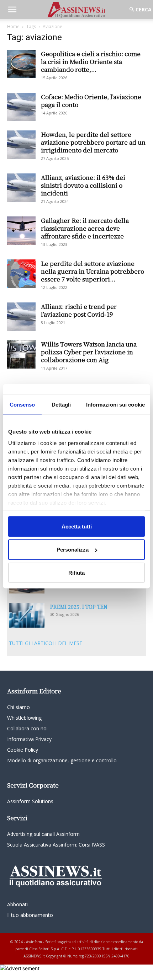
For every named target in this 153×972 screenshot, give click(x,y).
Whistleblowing (24, 717)
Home (13, 26)
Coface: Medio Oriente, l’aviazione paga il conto (91, 100)
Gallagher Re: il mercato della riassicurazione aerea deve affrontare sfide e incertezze (85, 228)
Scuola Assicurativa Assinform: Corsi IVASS (56, 844)
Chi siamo (18, 707)
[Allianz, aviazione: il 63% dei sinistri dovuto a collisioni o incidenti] (21, 187)
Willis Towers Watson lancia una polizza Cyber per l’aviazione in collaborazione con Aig (89, 351)
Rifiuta (76, 572)
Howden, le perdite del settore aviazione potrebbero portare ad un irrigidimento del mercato (93, 142)
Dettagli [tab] (61, 404)
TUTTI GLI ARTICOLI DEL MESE (45, 643)
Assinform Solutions (30, 801)
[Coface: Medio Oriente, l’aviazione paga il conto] (21, 107)
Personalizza (73, 550)
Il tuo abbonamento (30, 915)
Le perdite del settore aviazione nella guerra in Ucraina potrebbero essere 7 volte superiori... (92, 271)
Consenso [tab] (22, 404)
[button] (12, 9)
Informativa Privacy (29, 739)
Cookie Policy (22, 749)
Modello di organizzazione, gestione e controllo (62, 760)
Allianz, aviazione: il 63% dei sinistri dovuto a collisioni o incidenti (83, 185)
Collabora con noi (27, 728)
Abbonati (17, 904)
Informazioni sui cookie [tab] (115, 404)
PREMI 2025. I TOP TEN (78, 606)
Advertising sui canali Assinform (43, 834)
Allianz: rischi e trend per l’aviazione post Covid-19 (79, 310)
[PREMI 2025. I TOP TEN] (26, 615)
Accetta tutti (77, 526)
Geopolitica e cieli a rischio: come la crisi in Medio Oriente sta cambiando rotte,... (91, 61)
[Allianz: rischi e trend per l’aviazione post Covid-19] (21, 316)
